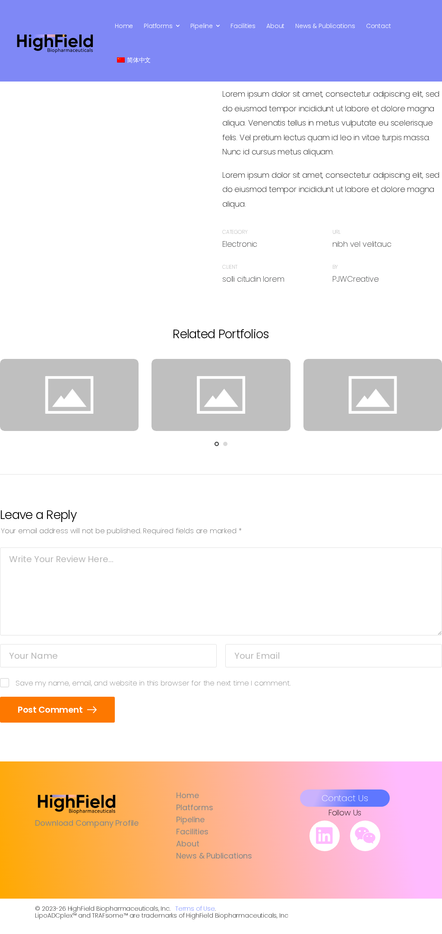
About (275, 26)
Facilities (243, 26)
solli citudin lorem (253, 279)
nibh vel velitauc (361, 244)
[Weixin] (365, 836)
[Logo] (55, 43)
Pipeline (201, 26)
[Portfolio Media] (69, 395)
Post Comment (51, 710)
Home (124, 26)
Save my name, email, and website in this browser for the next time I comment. (153, 683)
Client (229, 266)
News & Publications (325, 26)
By (335, 266)
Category (235, 232)
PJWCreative (355, 279)
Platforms (158, 26)
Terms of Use (195, 908)
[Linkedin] (324, 836)
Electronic (239, 244)
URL (336, 232)
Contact (378, 26)
